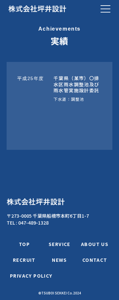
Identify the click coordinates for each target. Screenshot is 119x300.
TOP (24, 244)
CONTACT (94, 260)
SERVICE (59, 244)
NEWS (59, 260)
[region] (59, 106)
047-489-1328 (33, 222)
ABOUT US (94, 244)
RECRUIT (24, 260)
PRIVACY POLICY (31, 275)
